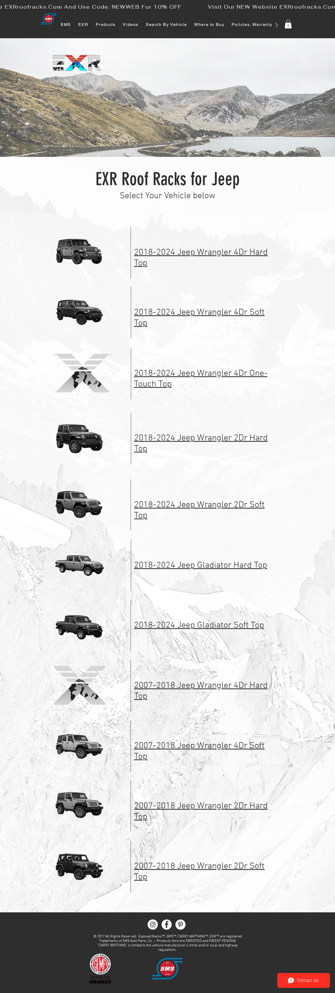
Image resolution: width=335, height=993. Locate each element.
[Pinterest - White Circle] (180, 924)
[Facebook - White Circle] (166, 924)
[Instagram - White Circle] (153, 924)
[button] (288, 24)
